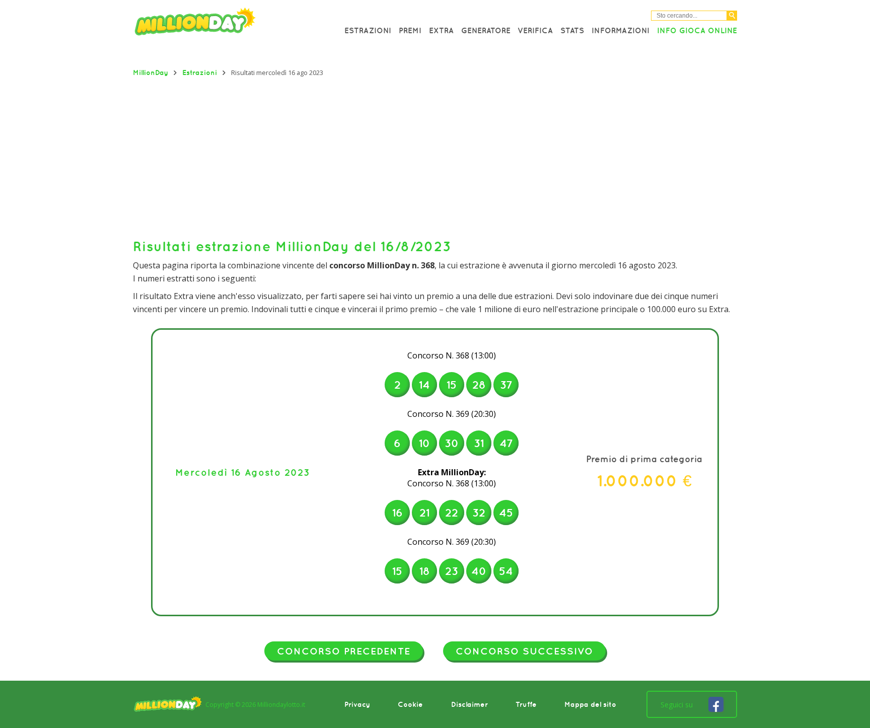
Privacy (357, 704)
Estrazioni (367, 30)
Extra (441, 30)
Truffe (526, 704)
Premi (410, 30)
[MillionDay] (223, 24)
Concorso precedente (343, 651)
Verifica (535, 30)
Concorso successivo (524, 651)
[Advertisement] (435, 157)
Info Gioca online (697, 30)
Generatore (486, 30)
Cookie (410, 704)
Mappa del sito (590, 704)
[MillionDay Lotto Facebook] (715, 704)
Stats (572, 30)
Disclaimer (469, 704)
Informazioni (620, 30)
